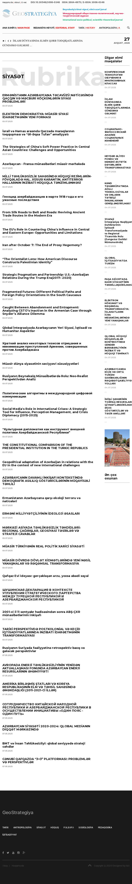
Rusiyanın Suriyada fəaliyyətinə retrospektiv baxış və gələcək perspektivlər (43, 649)
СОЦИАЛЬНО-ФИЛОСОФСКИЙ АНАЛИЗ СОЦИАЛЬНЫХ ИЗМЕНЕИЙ (115, 135)
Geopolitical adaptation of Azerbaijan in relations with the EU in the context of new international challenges (47, 463)
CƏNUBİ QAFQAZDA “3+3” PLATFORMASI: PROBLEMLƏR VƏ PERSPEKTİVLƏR (46, 760)
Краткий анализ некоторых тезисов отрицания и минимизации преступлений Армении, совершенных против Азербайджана (44, 347)
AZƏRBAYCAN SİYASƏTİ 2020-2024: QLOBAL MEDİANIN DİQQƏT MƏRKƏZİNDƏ (46, 728)
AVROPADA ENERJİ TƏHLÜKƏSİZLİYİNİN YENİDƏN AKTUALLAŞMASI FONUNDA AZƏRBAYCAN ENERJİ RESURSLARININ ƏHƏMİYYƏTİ (41, 668)
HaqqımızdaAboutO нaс (14, 2)
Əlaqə (5, 865)
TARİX (86, 28)
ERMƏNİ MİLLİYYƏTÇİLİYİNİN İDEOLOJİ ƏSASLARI (41, 513)
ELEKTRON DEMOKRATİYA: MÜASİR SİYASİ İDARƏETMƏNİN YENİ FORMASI (35, 115)
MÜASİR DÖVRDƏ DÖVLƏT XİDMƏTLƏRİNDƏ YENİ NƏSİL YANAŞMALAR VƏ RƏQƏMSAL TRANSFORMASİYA (46, 562)
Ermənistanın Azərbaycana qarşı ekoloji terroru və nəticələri (41, 499)
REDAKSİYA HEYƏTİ (54, 28)
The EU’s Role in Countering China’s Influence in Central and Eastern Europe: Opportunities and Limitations (45, 231)
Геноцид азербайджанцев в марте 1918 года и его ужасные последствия (42, 198)
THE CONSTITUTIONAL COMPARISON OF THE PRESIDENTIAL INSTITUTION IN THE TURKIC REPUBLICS (45, 446)
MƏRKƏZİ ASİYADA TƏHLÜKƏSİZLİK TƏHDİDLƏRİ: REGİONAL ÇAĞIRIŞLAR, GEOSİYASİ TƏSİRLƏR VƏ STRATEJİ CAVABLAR (41, 531)
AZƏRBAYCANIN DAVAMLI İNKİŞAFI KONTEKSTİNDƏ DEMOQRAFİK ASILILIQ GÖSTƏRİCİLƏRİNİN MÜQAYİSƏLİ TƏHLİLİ (46, 481)
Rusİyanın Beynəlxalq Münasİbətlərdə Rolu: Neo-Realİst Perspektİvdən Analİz (45, 377)
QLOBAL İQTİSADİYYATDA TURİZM (116, 260)
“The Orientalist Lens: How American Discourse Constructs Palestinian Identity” (39, 260)
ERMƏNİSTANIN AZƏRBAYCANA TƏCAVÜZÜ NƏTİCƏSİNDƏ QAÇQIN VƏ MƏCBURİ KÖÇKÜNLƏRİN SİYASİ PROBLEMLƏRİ (47, 98)
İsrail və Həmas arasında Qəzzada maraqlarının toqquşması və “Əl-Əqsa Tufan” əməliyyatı (38, 132)
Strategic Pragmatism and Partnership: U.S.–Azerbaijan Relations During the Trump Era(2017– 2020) (45, 276)
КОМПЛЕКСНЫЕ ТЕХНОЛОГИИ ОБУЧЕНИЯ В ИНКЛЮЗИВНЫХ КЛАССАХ (115, 78)
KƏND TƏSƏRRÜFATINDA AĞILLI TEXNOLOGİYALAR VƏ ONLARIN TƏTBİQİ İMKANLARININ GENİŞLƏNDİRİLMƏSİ (118, 193)
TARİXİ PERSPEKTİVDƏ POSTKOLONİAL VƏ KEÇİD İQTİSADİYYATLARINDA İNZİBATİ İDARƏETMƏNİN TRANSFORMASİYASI (41, 632)
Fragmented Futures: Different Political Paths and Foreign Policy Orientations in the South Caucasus (41, 293)
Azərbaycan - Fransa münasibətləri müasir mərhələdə (43, 164)
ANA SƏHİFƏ (16, 28)
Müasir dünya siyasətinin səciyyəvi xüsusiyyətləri (40, 364)
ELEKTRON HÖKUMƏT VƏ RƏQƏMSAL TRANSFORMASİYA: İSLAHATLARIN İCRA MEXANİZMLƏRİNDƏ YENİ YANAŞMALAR (117, 310)
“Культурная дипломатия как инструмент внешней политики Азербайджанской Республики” (43, 431)
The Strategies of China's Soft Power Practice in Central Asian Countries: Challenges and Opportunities (46, 148)
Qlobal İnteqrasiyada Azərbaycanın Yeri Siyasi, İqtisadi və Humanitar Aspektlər (47, 329)
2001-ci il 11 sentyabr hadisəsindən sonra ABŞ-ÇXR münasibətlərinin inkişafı (41, 613)
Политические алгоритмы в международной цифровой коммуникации (47, 395)
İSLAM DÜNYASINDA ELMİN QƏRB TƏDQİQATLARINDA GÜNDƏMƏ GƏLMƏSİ (117, 106)
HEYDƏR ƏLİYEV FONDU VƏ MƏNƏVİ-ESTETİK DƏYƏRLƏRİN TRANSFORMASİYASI (118, 162)
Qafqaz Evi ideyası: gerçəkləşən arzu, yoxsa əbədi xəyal (45, 576)
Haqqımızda (18, 865)
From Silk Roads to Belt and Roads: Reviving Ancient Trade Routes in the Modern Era (43, 214)
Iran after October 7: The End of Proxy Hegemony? (42, 245)
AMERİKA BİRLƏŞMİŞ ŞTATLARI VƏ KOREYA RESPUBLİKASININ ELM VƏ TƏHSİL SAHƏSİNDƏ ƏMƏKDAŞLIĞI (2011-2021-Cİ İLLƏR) (38, 687)
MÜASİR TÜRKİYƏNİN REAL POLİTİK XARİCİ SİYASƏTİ (43, 546)
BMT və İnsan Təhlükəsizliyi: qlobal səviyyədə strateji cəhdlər (43, 745)
